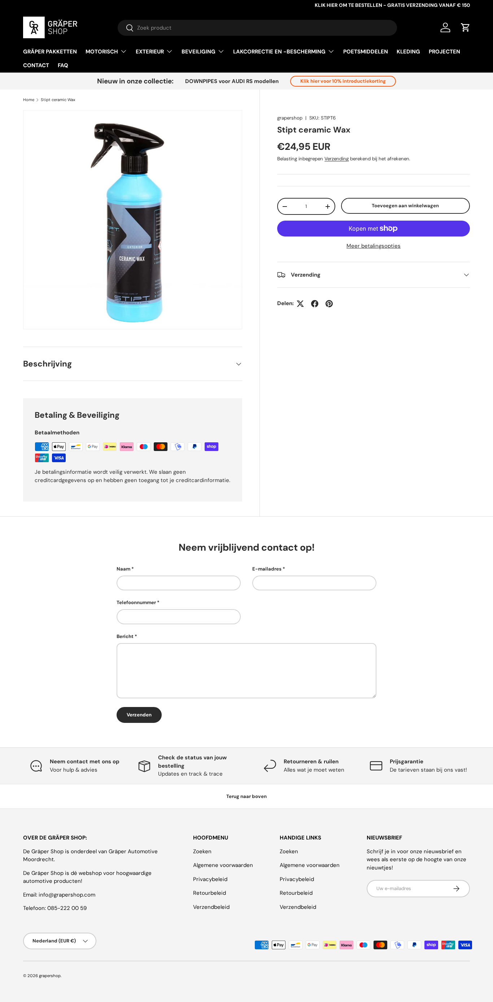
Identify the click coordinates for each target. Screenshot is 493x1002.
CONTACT (36, 65)
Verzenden (139, 715)
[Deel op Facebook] (314, 303)
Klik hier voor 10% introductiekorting (343, 81)
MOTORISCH (102, 51)
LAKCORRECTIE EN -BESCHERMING (279, 51)
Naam (123, 569)
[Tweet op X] (300, 303)
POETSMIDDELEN (365, 51)
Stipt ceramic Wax (58, 100)
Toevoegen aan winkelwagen (405, 206)
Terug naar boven (246, 796)
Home (28, 100)
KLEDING (408, 51)
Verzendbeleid (211, 907)
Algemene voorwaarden (223, 865)
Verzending (336, 159)
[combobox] (257, 28)
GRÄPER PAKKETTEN (50, 51)
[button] (466, 27)
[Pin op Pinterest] (329, 303)
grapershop (289, 118)
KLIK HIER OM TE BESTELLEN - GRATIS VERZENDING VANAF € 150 (392, 5)
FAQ (63, 65)
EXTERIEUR (150, 51)
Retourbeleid (209, 893)
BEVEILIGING (198, 51)
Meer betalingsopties (373, 246)
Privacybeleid (210, 879)
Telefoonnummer (136, 603)
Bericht (125, 636)
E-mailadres (267, 569)
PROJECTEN (444, 51)
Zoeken (202, 851)
